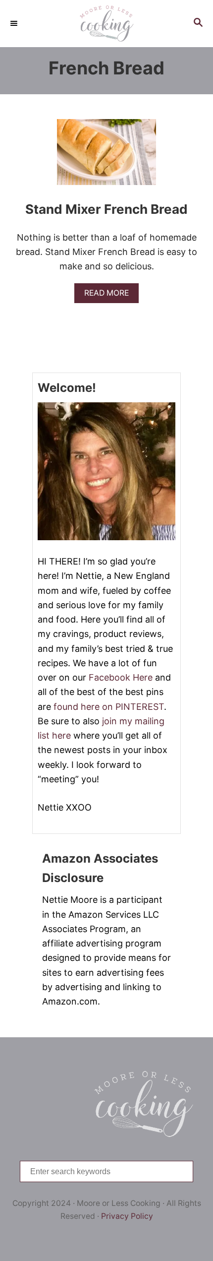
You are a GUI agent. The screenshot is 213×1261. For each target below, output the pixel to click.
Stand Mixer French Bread (106, 209)
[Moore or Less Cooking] (106, 23)
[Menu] (15, 23)
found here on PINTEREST (108, 706)
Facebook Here (121, 677)
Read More (109, 295)
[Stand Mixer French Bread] (106, 156)
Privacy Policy (127, 1216)
